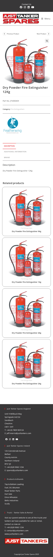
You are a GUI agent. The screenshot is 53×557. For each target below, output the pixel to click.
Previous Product (13, 34)
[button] (47, 41)
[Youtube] (17, 439)
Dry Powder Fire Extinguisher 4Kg (26, 333)
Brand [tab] (7, 157)
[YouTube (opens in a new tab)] (32, 7)
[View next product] (48, 34)
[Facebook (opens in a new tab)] (21, 7)
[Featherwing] (12, 125)
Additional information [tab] (15, 152)
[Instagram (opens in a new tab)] (25, 7)
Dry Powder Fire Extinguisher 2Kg (26, 383)
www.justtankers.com (14, 534)
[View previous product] (4, 34)
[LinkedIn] (13, 439)
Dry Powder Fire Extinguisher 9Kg (26, 231)
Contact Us (26, 4)
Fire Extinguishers (17, 109)
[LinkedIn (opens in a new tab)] (28, 7)
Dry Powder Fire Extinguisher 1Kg (26, 282)
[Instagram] (10, 439)
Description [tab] (9, 146)
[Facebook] (6, 439)
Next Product (41, 34)
